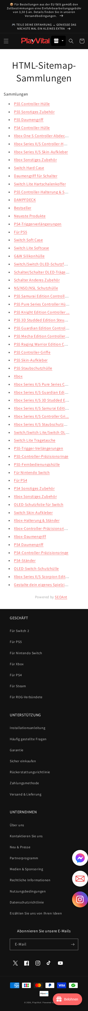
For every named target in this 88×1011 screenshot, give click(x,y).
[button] (6, 41)
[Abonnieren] (72, 944)
